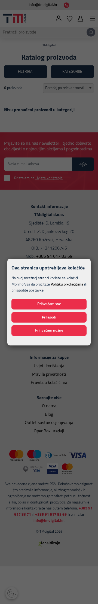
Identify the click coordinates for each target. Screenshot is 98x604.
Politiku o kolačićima (67, 284)
